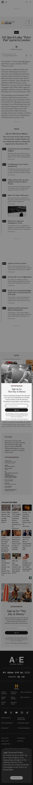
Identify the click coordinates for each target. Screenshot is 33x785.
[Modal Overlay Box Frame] (16, 392)
